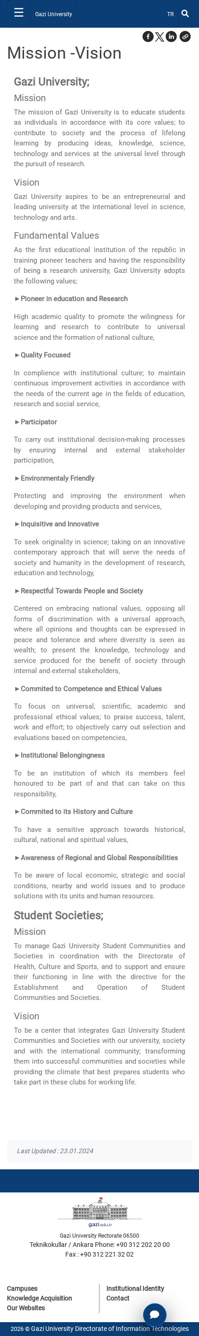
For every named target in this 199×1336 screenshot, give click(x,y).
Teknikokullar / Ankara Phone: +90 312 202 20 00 (100, 1244)
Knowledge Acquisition (39, 1298)
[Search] (185, 13)
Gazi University (53, 14)
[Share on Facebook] (148, 36)
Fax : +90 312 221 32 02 (99, 1254)
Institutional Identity (135, 1288)
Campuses (22, 1288)
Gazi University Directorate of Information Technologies (110, 1328)
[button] (185, 36)
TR (172, 14)
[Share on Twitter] (159, 36)
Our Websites (26, 1308)
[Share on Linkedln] (171, 36)
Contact (118, 1298)
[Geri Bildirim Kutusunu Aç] (155, 1315)
